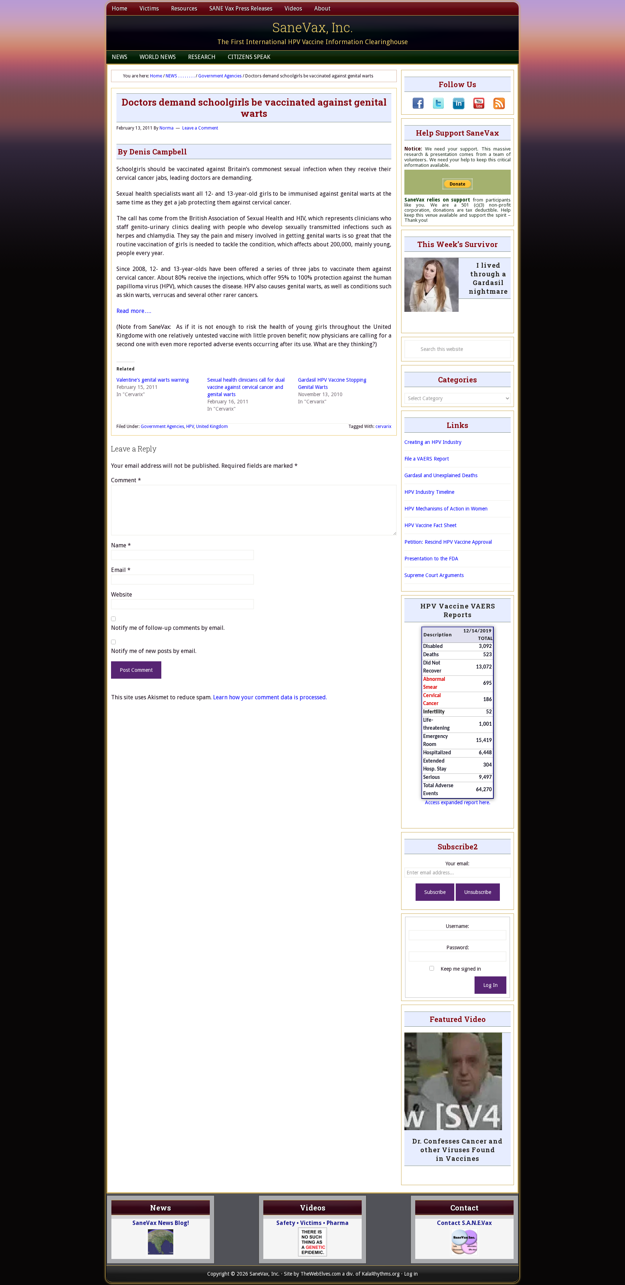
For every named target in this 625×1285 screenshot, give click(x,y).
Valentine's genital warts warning (152, 380)
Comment (126, 480)
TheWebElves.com (321, 1274)
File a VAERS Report (426, 459)
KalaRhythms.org (381, 1274)
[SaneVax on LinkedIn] (454, 107)
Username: (457, 926)
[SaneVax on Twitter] (434, 107)
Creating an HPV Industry (433, 442)
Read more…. (133, 311)
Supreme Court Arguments (434, 575)
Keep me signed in (461, 969)
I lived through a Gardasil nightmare (488, 278)
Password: (457, 947)
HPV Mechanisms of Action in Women (446, 509)
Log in (411, 1274)
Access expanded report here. (457, 802)
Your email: (457, 863)
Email (121, 570)
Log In (490, 985)
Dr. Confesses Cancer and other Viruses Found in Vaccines (457, 1150)
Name (121, 545)
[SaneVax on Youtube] (474, 107)
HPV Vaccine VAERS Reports (457, 610)
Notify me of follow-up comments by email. (168, 627)
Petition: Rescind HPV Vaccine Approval (448, 542)
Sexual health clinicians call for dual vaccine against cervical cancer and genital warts (246, 387)
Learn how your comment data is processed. (270, 697)
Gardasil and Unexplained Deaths (440, 475)
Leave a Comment (200, 128)
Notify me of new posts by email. (153, 651)
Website (121, 594)
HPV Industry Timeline (429, 492)
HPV (190, 426)
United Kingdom (212, 426)
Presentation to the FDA (431, 558)
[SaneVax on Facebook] (418, 107)
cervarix (383, 426)
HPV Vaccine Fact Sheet (430, 525)
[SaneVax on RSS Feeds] (495, 107)
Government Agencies (162, 426)
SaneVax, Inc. (312, 27)
